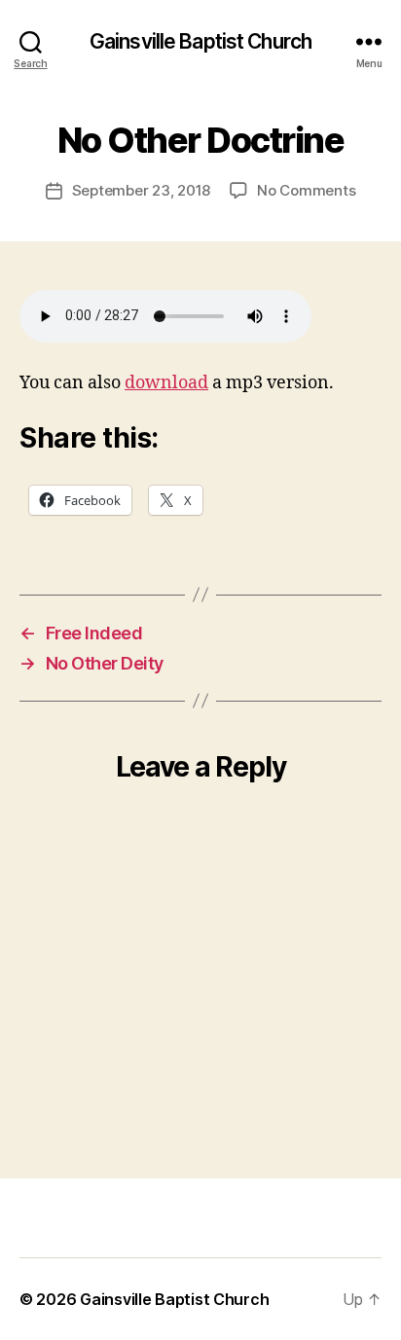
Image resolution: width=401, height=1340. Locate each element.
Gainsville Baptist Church (200, 41)
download (166, 383)
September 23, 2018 (141, 190)
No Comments (306, 190)
